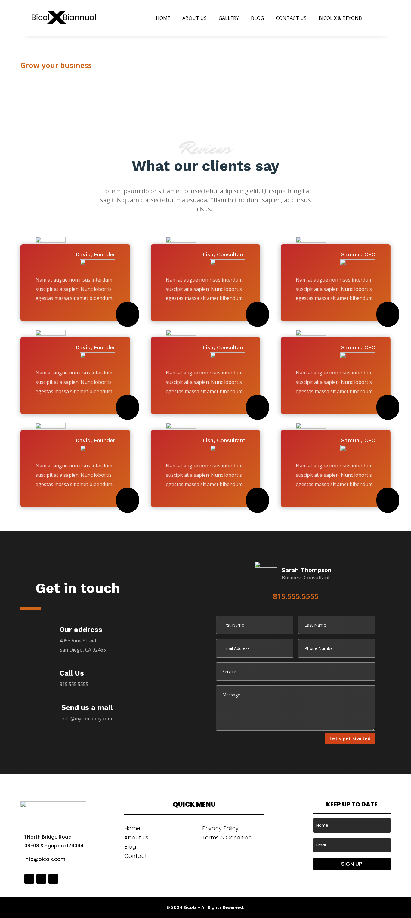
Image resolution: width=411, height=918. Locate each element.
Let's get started (350, 738)
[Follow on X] (41, 879)
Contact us (291, 18)
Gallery (229, 18)
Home (163, 18)
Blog (257, 18)
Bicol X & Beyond (340, 18)
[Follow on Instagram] (53, 879)
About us (194, 18)
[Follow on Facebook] (29, 879)
